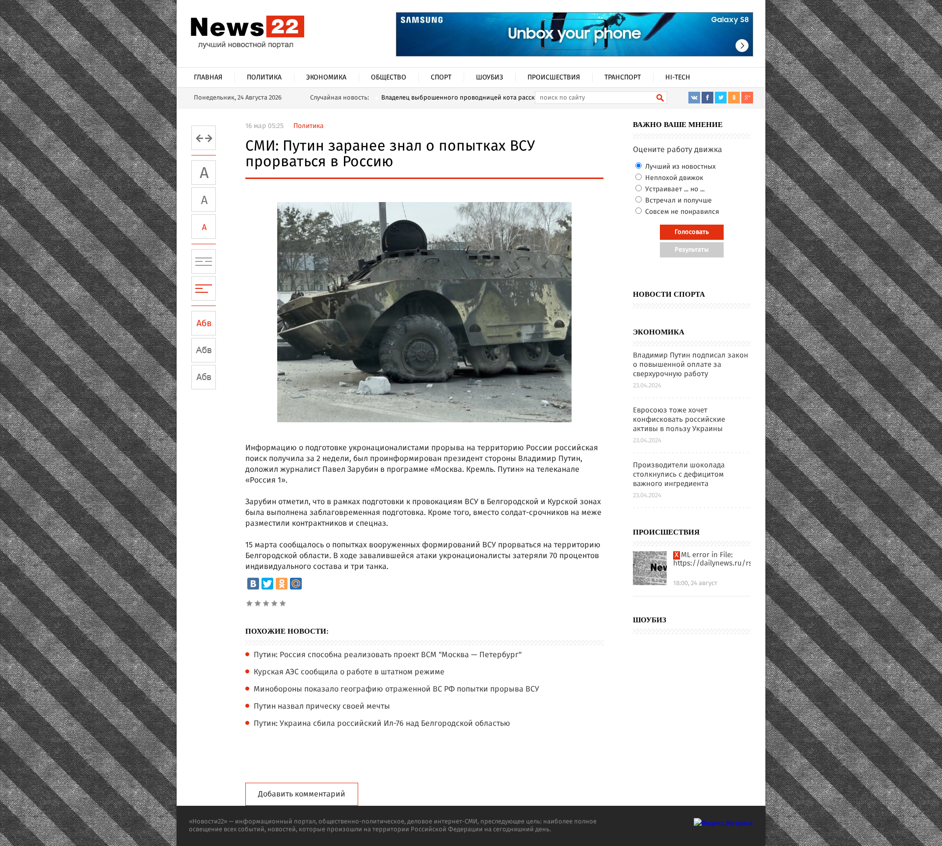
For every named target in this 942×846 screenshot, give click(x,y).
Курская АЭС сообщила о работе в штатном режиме (349, 672)
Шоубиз (489, 77)
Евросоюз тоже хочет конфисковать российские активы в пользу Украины (679, 420)
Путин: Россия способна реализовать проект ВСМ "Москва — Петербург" (388, 655)
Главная (208, 77)
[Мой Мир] (296, 584)
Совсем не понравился (681, 211)
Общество (388, 77)
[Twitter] (267, 584)
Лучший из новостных (679, 166)
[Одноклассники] (282, 584)
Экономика (326, 77)
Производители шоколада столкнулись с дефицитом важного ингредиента (679, 475)
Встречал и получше (677, 200)
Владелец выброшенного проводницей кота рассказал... (467, 98)
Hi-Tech (677, 77)
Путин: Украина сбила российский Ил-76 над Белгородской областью (382, 724)
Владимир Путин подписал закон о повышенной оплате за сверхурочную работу (690, 365)
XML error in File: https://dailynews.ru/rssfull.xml (712, 559)
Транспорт (622, 77)
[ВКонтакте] (253, 584)
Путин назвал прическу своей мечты (322, 707)
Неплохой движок (673, 178)
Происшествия (553, 77)
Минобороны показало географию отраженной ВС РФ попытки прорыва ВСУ (396, 689)
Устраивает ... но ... (674, 189)
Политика (264, 77)
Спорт (441, 77)
